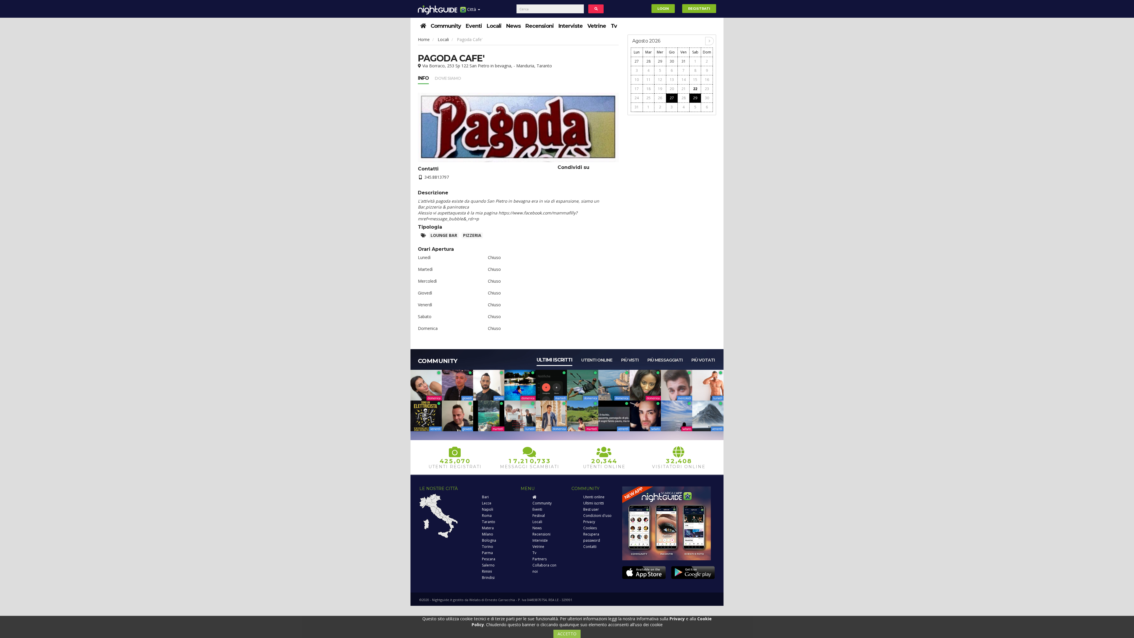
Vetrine (596, 26)
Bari (485, 496)
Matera (488, 527)
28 (648, 61)
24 (637, 97)
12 (660, 79)
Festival (538, 515)
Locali (494, 26)
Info (423, 78)
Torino (487, 546)
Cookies (590, 527)
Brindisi (488, 577)
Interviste (570, 26)
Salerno (488, 565)
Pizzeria (472, 235)
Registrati (699, 8)
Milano (487, 534)
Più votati (703, 360)
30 (672, 61)
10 (637, 79)
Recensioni (539, 26)
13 (672, 79)
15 (695, 79)
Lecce (486, 503)
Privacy (589, 521)
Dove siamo (448, 78)
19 (660, 88)
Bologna (489, 540)
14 (684, 79)
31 (684, 61)
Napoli (487, 509)
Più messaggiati (664, 360)
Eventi (474, 26)
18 (648, 88)
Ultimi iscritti (554, 360)
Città (471, 9)
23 (707, 88)
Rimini (487, 571)
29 (660, 61)
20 (672, 88)
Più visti (629, 360)
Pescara (488, 558)
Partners (539, 558)
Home (424, 39)
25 (648, 97)
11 (648, 79)
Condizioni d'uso (597, 515)
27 (637, 61)
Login (663, 8)
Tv (614, 26)
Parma (487, 552)
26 (660, 97)
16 (707, 79)
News (513, 26)
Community (446, 26)
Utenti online (596, 360)
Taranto (488, 521)
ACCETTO (567, 634)
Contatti (590, 546)
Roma (487, 515)
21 (684, 88)
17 (637, 88)
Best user (591, 509)
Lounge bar (444, 235)
